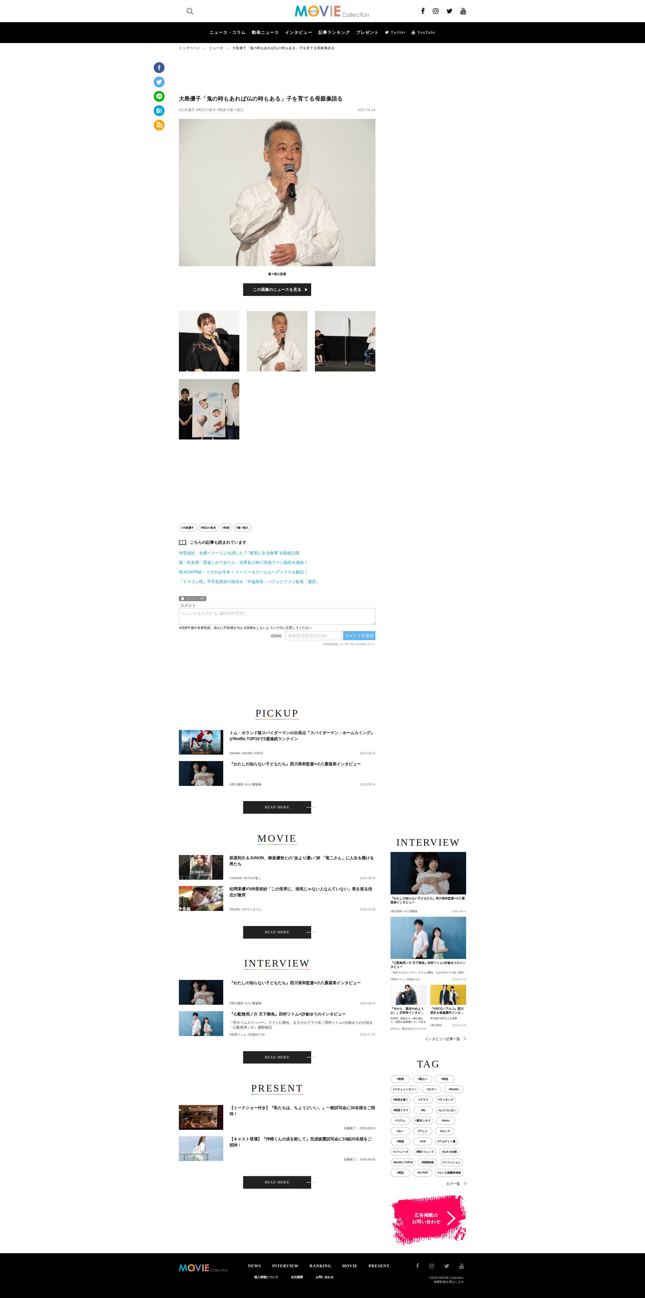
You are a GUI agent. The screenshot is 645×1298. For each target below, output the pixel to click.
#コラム (400, 1120)
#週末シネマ (423, 1120)
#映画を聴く (400, 1099)
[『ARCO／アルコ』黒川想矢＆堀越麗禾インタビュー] (448, 995)
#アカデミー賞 (446, 1141)
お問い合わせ (325, 1277)
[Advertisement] (277, 72)
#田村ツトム (238, 1034)
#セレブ (445, 1131)
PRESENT (379, 1266)
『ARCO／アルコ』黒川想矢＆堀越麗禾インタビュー (447, 1011)
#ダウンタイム (252, 909)
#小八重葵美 (253, 784)
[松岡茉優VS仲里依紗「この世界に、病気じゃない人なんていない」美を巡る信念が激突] (201, 898)
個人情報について (266, 1277)
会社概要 (297, 1277)
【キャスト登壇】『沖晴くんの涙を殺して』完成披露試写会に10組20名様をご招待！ (301, 1142)
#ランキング (446, 1099)
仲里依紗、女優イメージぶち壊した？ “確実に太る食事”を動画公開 (239, 553)
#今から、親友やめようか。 (406, 1028)
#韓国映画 (427, 1162)
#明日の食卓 (206, 110)
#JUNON (236, 878)
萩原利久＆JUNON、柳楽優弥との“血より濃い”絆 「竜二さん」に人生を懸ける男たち (302, 861)
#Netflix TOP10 (252, 753)
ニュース (216, 48)
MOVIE (350, 1266)
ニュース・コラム (228, 32)
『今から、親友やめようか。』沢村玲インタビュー (407, 1011)
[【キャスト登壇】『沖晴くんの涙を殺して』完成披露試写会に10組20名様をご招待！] (201, 1148)
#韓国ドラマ (400, 1110)
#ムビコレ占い (447, 1110)
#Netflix (235, 753)
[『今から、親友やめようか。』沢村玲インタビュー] (408, 995)
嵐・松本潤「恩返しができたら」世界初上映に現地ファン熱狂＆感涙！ (243, 562)
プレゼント (367, 32)
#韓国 (400, 1141)
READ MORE (277, 807)
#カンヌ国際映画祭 (449, 1172)
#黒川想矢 (436, 1025)
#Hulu (445, 1120)
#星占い (423, 1078)
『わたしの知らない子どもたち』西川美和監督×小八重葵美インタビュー (295, 764)
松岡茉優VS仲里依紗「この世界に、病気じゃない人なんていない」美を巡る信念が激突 (301, 892)
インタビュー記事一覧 (442, 1039)
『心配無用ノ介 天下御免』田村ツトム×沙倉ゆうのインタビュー (288, 1014)
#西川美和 (236, 784)
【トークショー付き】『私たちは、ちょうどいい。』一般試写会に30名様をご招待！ (302, 1111)
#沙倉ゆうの (256, 1034)
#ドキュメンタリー (405, 1089)
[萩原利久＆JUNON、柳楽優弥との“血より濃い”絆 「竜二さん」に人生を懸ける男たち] (201, 867)
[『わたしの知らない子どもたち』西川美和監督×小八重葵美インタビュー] (201, 773)
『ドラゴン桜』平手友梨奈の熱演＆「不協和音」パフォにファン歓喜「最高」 (249, 581)
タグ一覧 (453, 1184)
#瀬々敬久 (236, 110)
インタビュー (298, 32)
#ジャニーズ (400, 1151)
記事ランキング (334, 32)
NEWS (254, 1266)
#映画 (221, 110)
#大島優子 (187, 110)
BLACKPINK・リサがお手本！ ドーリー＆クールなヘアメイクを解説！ (243, 572)
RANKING (320, 1266)
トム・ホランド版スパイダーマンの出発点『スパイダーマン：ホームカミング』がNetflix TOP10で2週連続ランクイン (302, 736)
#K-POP (422, 1172)
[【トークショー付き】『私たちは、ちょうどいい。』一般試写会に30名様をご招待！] (201, 1117)
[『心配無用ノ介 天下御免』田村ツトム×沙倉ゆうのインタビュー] (201, 1023)
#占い (400, 1131)
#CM (423, 1141)
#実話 (400, 1172)
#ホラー (432, 1089)
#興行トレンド (425, 1151)
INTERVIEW (285, 1266)
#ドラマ (423, 1099)
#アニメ (423, 1131)
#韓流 (444, 1078)
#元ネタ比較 (449, 1151)
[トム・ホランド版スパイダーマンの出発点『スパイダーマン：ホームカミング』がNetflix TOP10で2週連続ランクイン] (201, 742)
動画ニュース (265, 32)
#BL (423, 1110)
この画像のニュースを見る (277, 289)
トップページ (189, 48)
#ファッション (451, 1162)
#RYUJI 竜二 (252, 878)
